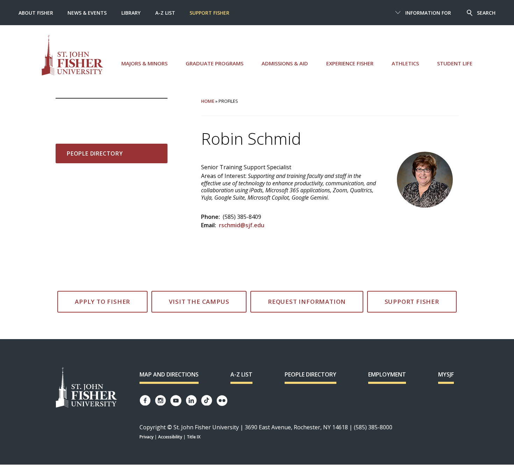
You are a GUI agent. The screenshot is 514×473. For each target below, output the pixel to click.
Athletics (405, 63)
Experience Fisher (349, 63)
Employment (387, 374)
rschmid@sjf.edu (241, 225)
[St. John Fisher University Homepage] (86, 388)
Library (131, 12)
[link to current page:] (111, 109)
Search (486, 12)
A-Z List (165, 12)
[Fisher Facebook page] (145, 400)
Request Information (307, 302)
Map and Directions (169, 374)
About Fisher (36, 12)
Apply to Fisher (102, 302)
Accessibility (170, 437)
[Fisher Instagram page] (160, 400)
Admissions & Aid (285, 63)
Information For (428, 12)
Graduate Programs (214, 63)
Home (207, 101)
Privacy (147, 437)
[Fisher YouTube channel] (175, 400)
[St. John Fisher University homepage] (72, 55)
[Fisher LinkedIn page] (191, 400)
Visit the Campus (199, 302)
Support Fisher (209, 12)
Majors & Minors (144, 63)
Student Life (454, 63)
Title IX (193, 437)
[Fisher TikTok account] (206, 400)
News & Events (87, 12)
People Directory (95, 153)
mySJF (446, 374)
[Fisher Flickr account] (222, 400)
